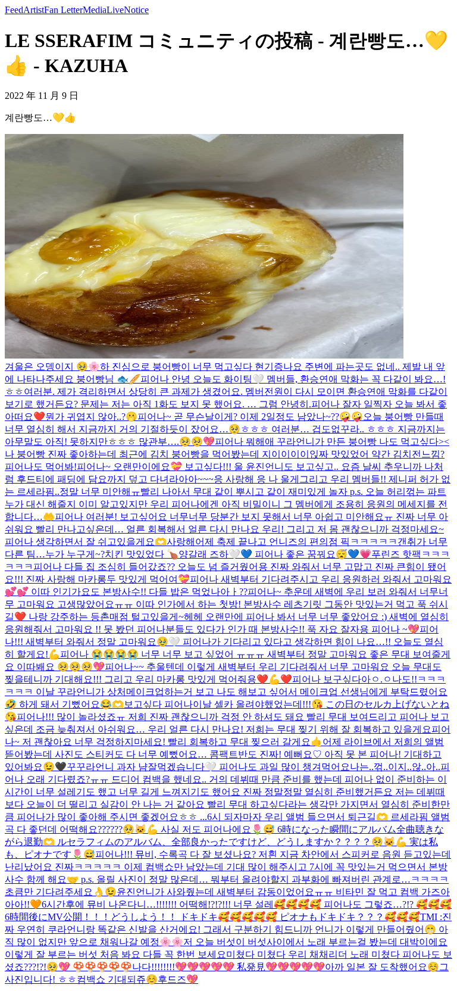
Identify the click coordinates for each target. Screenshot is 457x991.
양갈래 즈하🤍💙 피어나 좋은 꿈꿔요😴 (263, 554)
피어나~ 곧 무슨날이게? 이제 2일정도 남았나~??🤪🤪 (250, 417)
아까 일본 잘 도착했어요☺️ (382, 967)
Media (95, 10)
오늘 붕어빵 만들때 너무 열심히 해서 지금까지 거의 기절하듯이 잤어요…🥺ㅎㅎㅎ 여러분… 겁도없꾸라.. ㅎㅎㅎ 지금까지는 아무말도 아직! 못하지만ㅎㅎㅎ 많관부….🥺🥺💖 (225, 429)
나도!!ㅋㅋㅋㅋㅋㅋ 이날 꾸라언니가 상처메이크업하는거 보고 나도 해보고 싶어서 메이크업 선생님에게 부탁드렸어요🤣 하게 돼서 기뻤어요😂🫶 (226, 691)
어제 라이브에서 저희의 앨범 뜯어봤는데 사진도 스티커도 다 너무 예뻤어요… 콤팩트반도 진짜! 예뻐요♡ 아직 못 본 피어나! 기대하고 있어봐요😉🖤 (224, 754)
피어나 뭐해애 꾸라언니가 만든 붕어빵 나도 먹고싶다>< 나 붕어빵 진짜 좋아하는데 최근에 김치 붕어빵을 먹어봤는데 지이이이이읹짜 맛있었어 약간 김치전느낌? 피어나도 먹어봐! (227, 454)
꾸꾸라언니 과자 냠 (107, 767)
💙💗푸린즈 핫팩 (384, 554)
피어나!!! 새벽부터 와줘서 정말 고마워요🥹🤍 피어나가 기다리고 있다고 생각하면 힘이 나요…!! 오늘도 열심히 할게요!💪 (224, 641)
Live (115, 10)
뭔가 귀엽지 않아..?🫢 (91, 417)
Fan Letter (63, 10)
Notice (136, 10)
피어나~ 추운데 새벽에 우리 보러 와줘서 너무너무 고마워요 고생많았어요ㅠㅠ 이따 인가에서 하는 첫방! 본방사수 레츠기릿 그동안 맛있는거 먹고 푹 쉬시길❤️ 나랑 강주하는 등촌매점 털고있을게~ (226, 604)
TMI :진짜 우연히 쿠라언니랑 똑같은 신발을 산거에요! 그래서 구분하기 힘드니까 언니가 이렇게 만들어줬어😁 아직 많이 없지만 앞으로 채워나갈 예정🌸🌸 (228, 929)
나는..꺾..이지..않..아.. (395, 767)
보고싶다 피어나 (158, 704)
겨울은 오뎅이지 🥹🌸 (52, 367)
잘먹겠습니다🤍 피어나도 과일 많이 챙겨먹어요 (249, 767)
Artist (33, 10)
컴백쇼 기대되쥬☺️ (117, 979)
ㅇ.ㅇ (381, 679)
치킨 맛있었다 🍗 (142, 554)
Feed (14, 10)
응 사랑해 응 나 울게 (256, 479)
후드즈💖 (178, 979)
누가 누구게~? (75, 554)
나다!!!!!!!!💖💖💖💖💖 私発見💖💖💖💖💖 (228, 967)
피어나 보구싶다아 (331, 679)
